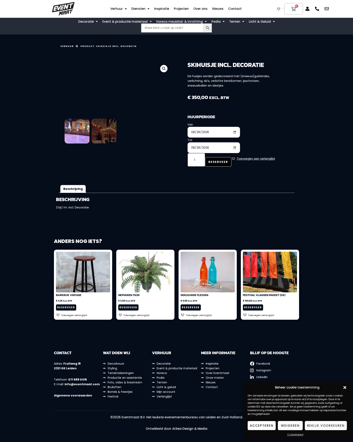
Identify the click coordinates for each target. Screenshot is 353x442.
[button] (345, 387)
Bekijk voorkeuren (326, 425)
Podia (216, 21)
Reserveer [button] (66, 307)
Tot (190, 140)
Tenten (234, 21)
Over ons (200, 9)
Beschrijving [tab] (73, 189)
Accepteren (262, 425)
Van (190, 124)
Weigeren (290, 425)
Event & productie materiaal (125, 21)
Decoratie (86, 21)
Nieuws (217, 9)
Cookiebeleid (295, 434)
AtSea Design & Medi (188, 428)
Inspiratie (161, 9)
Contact (235, 9)
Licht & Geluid (260, 21)
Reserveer (218, 162)
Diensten (138, 9)
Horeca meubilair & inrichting (179, 21)
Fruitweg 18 (72, 364)
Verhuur (116, 9)
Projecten (181, 9)
